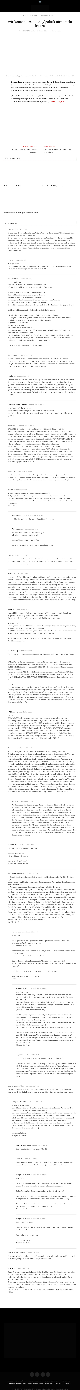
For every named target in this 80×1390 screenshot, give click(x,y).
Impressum (58, 1383)
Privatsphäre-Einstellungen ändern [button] (58, 1389)
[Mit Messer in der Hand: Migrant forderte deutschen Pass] (21, 200)
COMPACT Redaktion (28, 31)
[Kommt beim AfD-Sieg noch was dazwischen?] (59, 173)
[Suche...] (74, 2)
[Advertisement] (43, 120)
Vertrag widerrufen (35, 1383)
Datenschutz (65, 1381)
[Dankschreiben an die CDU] (21, 173)
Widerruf (48, 1383)
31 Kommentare (56, 31)
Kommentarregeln (51, 1381)
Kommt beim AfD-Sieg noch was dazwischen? (57, 186)
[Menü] (40, 2)
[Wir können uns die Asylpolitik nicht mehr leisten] (40, 73)
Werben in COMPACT (35, 1381)
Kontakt (11, 1381)
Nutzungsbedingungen (17, 1383)
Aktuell (68, 1383)
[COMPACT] (40, 8)
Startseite (25, 15)
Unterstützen (21, 1381)
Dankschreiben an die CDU (13, 186)
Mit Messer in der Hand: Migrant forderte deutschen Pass (21, 213)
